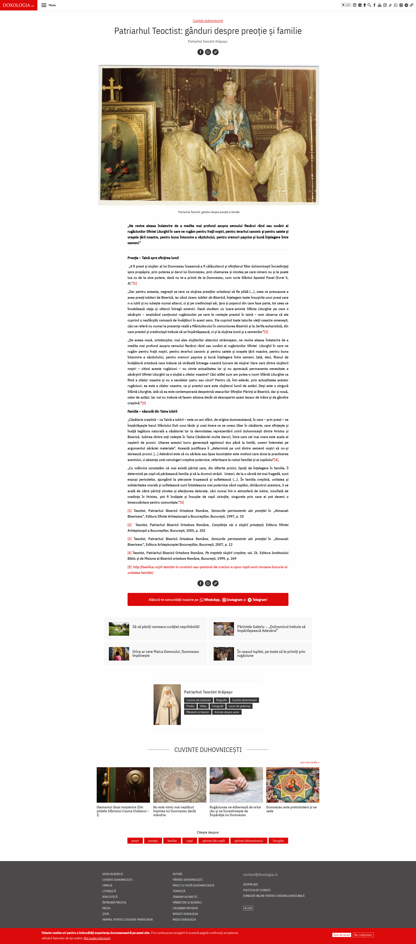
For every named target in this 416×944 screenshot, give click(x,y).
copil (190, 840)
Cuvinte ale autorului (198, 700)
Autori (177, 874)
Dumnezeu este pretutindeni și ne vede (291, 809)
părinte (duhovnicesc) (249, 840)
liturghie (278, 840)
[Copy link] (215, 52)
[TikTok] (390, 5)
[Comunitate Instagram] (401, 5)
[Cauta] (369, 5)
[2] (266, 331)
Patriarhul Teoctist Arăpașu (207, 41)
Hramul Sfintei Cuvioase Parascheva (127, 919)
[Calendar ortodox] (354, 5)
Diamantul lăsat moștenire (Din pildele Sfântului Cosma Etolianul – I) (123, 811)
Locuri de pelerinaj (239, 706)
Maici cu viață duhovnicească (193, 885)
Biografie (221, 700)
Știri (105, 914)
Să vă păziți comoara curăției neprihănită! (166, 627)
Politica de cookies (256, 890)
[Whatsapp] (208, 52)
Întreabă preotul (114, 902)
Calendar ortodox (185, 908)
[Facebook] (374, 5)
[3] (144, 403)
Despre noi (250, 884)
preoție (153, 840)
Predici (190, 706)
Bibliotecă (109, 897)
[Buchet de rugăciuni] (364, 5)
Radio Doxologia (184, 919)
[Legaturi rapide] (412, 5)
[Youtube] (379, 5)
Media (106, 908)
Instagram (235, 599)
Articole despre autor (226, 712)
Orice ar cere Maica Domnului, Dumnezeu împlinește (165, 653)
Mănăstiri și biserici (197, 712)
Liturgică (109, 891)
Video (203, 706)
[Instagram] (385, 5)
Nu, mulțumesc (363, 935)
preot (135, 840)
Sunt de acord (342, 935)
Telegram (259, 599)
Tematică (179, 891)
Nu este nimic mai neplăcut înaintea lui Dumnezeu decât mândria (174, 811)
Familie (107, 885)
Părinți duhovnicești (188, 880)
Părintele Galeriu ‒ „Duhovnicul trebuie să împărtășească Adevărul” (271, 628)
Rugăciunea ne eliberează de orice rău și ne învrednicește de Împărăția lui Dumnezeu (235, 811)
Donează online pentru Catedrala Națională (274, 896)
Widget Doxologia (185, 914)
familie (172, 840)
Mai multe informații (97, 938)
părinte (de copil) (214, 840)
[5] (182, 502)
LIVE (347, 5)
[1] (135, 283)
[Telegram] (406, 5)
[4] (276, 459)
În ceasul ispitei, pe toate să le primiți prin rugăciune (271, 653)
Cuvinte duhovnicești (208, 20)
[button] (48, 5)
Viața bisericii (112, 874)
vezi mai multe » (309, 762)
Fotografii (217, 706)
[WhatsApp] (395, 5)
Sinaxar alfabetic (185, 897)
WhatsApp (212, 599)
